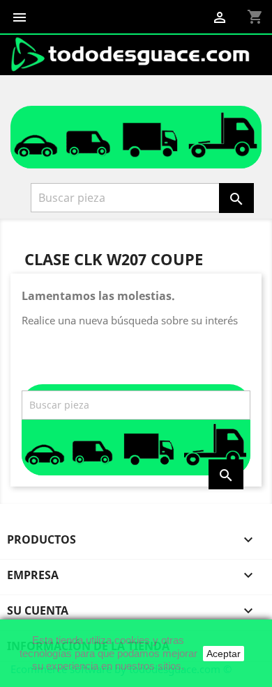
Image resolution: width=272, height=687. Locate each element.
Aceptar (223, 653)
